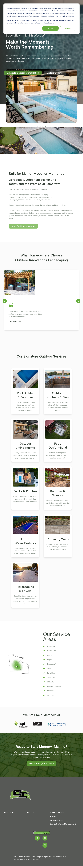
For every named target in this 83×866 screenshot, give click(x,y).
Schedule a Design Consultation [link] (23, 73)
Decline (67, 28)
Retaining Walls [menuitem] (56, 820)
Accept (50, 28)
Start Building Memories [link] (23, 226)
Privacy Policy (60, 857)
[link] (22, 794)
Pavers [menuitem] (53, 816)
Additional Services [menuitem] (58, 813)
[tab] (37, 126)
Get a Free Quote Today (41, 763)
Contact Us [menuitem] (9, 813)
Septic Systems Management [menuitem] (63, 824)
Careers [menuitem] (30, 813)
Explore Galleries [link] (54, 73)
